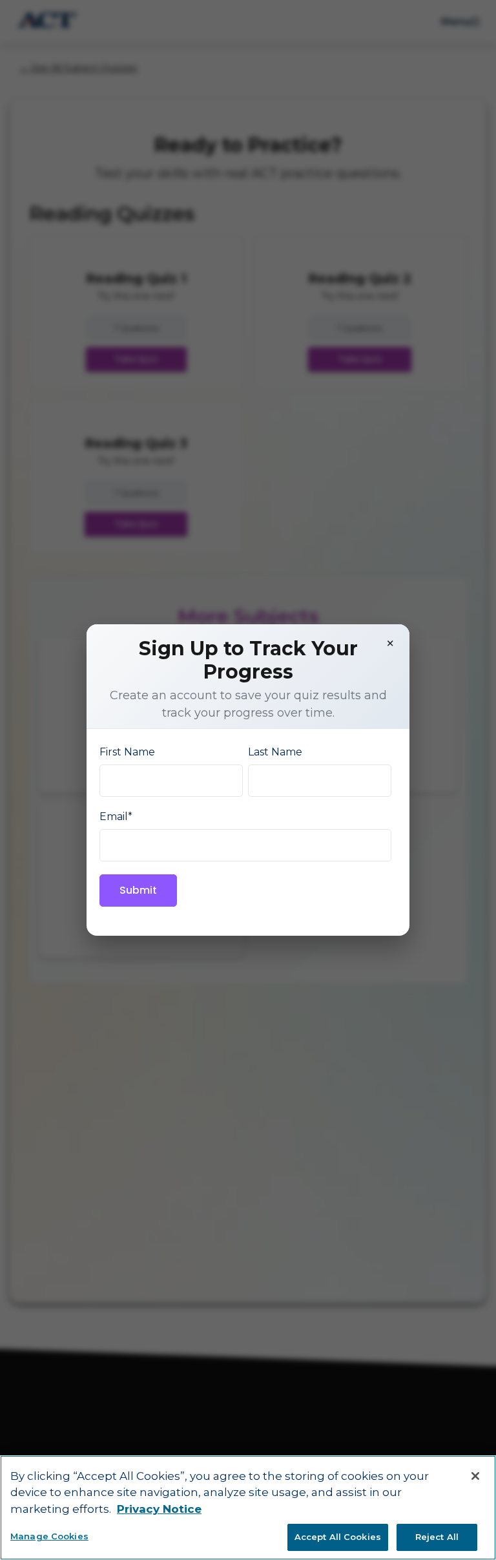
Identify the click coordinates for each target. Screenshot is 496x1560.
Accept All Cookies (337, 1537)
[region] (248, 1507)
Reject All (437, 1537)
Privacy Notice (159, 1508)
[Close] (475, 1476)
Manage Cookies (49, 1536)
